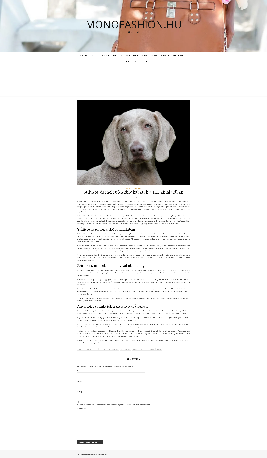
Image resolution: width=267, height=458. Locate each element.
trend (159, 349)
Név (79, 371)
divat (80, 349)
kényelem (102, 349)
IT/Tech (154, 55)
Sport (136, 62)
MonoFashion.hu (134, 24)
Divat (94, 55)
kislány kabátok (113, 349)
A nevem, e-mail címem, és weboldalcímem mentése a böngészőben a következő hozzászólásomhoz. (113, 405)
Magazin (165, 55)
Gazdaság (117, 55)
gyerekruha (88, 349)
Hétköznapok (132, 55)
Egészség (105, 55)
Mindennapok (179, 55)
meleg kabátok (125, 349)
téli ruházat (151, 349)
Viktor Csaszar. (102, 454)
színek (142, 349)
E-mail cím (81, 381)
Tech (144, 62)
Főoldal (84, 55)
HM (96, 349)
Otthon (125, 62)
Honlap (79, 392)
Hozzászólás (81, 409)
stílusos (135, 349)
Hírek (144, 55)
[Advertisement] (133, 80)
